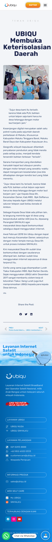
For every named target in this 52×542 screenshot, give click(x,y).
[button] (45, 5)
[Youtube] (19, 519)
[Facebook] (8, 519)
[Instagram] (13, 519)
